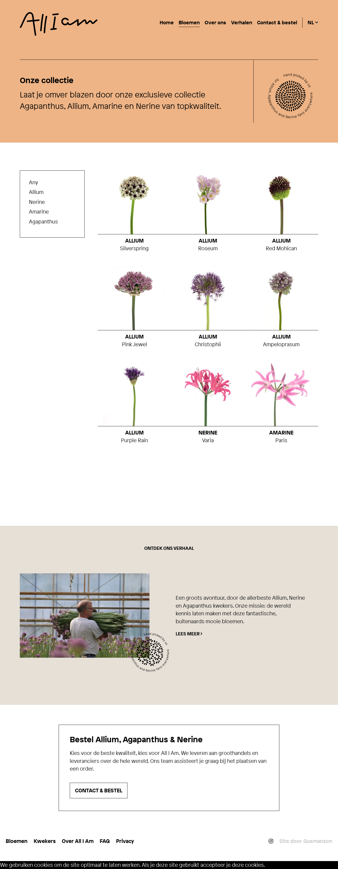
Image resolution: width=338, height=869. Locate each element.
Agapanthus (43, 221)
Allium (36, 191)
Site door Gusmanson (305, 841)
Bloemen (189, 22)
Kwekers (45, 841)
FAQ (105, 841)
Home (167, 22)
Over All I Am (78, 841)
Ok (268, 865)
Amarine (39, 211)
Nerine (37, 201)
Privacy (125, 841)
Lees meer (188, 634)
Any (33, 182)
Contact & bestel (277, 22)
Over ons (215, 22)
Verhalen (241, 22)
